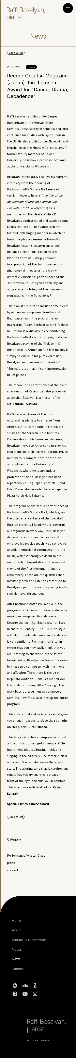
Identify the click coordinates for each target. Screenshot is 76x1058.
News (16, 959)
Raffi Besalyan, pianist (25, 13)
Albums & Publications (29, 940)
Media (16, 949)
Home (16, 921)
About (16, 930)
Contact (18, 969)
